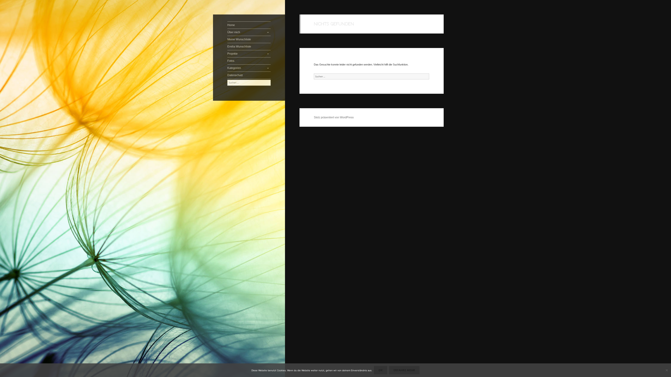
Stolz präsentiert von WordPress (334, 117)
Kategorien (234, 67)
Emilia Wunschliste (239, 46)
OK (380, 370)
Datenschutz (235, 75)
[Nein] (666, 370)
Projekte (232, 53)
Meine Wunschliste (239, 39)
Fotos (230, 60)
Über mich (233, 32)
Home (231, 25)
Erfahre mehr (404, 370)
